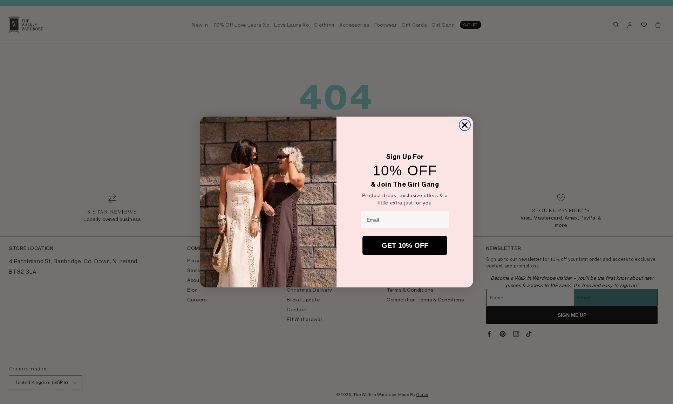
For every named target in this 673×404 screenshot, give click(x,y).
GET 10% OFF (405, 245)
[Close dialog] (464, 125)
